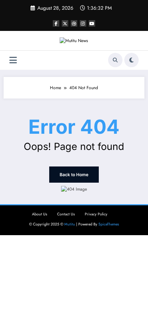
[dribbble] (74, 23)
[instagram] (83, 23)
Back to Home (74, 174)
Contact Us (66, 214)
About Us (39, 214)
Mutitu (69, 224)
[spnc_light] (131, 60)
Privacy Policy (96, 214)
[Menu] (13, 60)
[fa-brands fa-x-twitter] (65, 23)
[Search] (115, 60)
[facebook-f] (56, 23)
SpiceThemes (108, 224)
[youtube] (92, 23)
